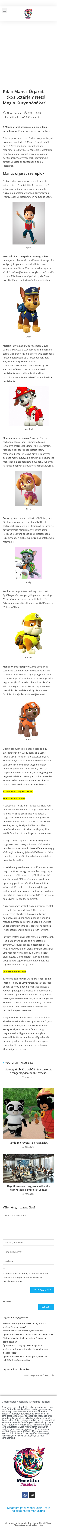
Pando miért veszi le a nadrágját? (28, 1142)
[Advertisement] (28, 51)
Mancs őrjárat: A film (14, 798)
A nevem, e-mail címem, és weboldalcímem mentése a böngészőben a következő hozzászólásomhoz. (25, 1277)
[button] (4, 10)
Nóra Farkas (14, 112)
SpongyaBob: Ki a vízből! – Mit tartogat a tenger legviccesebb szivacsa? (28, 1071)
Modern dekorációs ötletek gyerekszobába (23, 1330)
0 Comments (33, 117)
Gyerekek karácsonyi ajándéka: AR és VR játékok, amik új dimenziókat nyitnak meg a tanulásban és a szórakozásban (28, 1338)
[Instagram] (32, 1495)
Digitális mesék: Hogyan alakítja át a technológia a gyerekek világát (28, 1187)
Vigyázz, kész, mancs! (14, 971)
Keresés (7, 1301)
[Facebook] (25, 1495)
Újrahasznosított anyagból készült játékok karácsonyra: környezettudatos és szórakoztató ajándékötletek (25, 1349)
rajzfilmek (13, 117)
